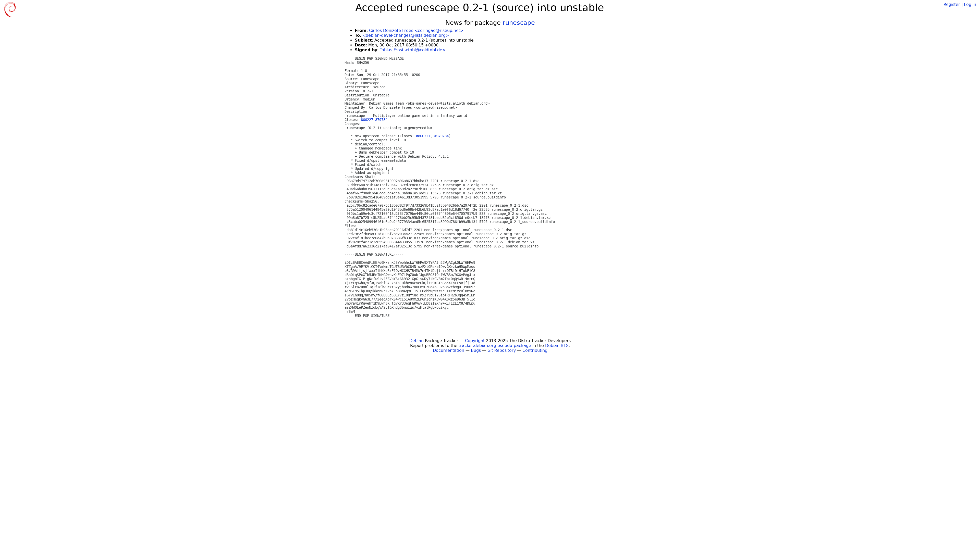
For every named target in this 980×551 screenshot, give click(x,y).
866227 (367, 120)
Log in (970, 4)
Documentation (448, 350)
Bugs (476, 350)
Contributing (534, 350)
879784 (381, 120)
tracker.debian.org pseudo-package (495, 345)
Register (952, 4)
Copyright (475, 340)
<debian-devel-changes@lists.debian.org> (405, 35)
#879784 (441, 136)
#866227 (423, 136)
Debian (416, 340)
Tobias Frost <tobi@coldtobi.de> (413, 49)
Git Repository (501, 350)
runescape (519, 22)
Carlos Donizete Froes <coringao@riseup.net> (416, 30)
